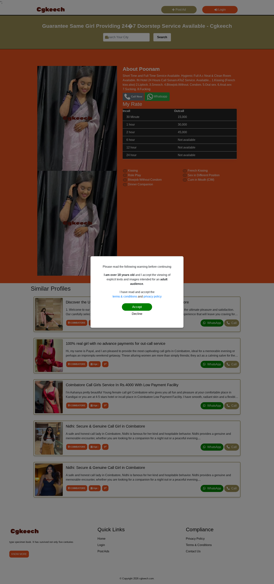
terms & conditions (125, 296)
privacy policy (153, 296)
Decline (137, 314)
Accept (137, 307)
